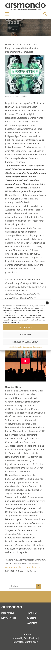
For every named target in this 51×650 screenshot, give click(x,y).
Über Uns (32, 613)
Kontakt (32, 623)
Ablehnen (25, 334)
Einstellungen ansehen (25, 341)
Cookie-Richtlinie (16, 347)
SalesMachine (31, 638)
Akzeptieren (25, 327)
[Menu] (6, 14)
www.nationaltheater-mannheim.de (22, 567)
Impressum (37, 347)
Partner (31, 618)
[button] (47, 303)
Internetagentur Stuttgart (25, 641)
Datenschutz (27, 347)
